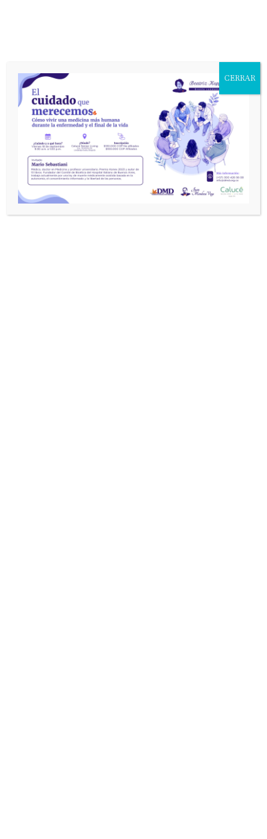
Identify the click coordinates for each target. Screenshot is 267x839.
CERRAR (239, 78)
